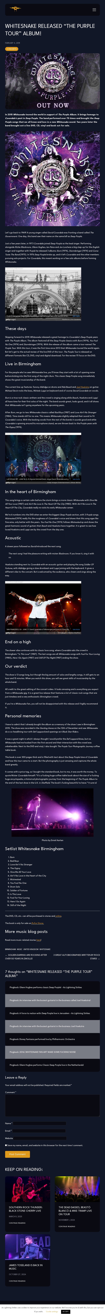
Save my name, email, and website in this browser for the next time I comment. (45, 1145)
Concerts (12, 49)
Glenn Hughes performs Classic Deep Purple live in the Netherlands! (51, 1065)
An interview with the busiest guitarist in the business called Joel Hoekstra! (55, 1000)
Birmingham (10, 949)
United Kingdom (30, 949)
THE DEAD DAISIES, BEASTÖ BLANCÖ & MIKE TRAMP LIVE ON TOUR (75, 1211)
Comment (10, 1092)
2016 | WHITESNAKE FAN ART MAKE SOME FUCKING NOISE (47, 1052)
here (38, 940)
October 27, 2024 (17, 1274)
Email (8, 1131)
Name (8, 1123)
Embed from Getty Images (14, 268)
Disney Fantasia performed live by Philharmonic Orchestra (47, 1039)
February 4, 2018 (12, 43)
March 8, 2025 (15, 1217)
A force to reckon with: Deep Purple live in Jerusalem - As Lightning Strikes (54, 1013)
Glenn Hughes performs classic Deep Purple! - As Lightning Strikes (50, 987)
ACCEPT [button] (66, 1312)
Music (19, 949)
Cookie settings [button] (52, 1312)
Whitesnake (45, 949)
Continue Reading (17, 1223)
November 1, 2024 (67, 1220)
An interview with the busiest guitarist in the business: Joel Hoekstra (51, 1026)
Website (9, 1138)
